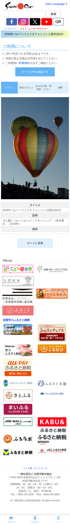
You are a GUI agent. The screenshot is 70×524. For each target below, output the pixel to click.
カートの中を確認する (35, 71)
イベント (9, 87)
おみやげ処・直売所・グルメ (43, 88)
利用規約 (24, 62)
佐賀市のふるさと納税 (16, 319)
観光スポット (26, 87)
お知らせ (11, 522)
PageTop (35, 522)
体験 (60, 87)
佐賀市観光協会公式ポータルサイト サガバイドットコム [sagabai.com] (18, 6)
